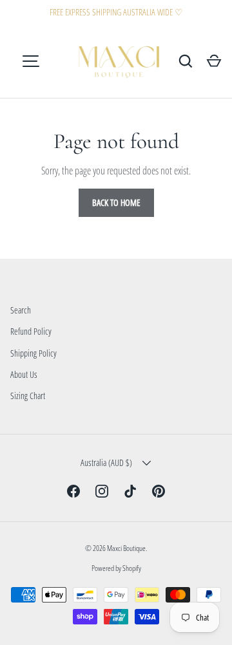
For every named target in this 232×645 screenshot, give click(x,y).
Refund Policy (31, 331)
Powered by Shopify (116, 568)
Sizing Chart (27, 395)
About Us (23, 374)
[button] (214, 61)
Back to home (116, 202)
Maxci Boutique (126, 548)
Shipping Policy (33, 353)
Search (20, 310)
